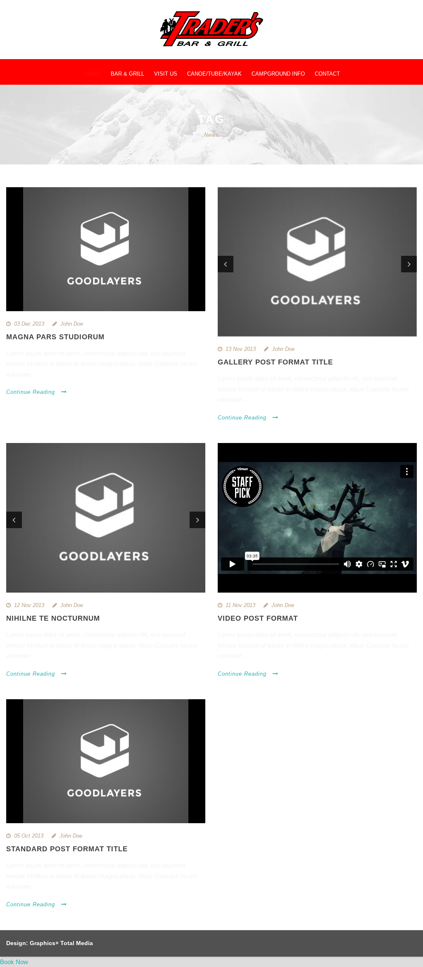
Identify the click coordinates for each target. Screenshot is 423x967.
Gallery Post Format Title (275, 362)
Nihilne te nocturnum (53, 618)
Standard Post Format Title (67, 849)
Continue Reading (30, 392)
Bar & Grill (127, 74)
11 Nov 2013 (240, 605)
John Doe (71, 324)
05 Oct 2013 (28, 836)
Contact (327, 74)
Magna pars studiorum (55, 337)
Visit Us (165, 74)
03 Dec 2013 (29, 324)
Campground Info (278, 74)
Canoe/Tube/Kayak (214, 74)
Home (93, 74)
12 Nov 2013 (29, 605)
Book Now (14, 961)
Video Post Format (258, 618)
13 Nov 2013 (241, 349)
